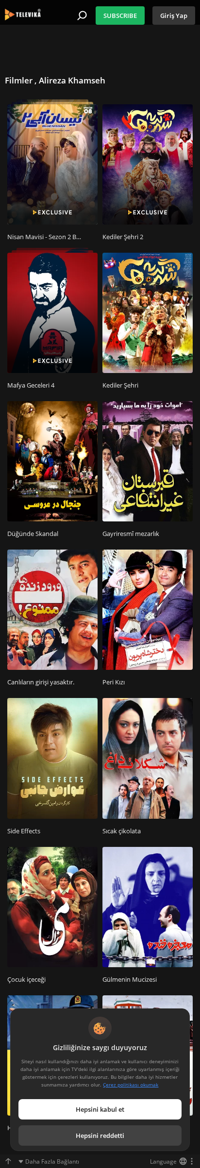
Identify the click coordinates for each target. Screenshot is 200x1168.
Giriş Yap (173, 15)
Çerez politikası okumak (130, 1084)
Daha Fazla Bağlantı (52, 1161)
